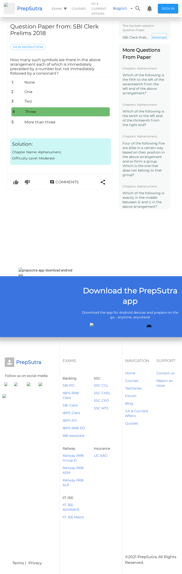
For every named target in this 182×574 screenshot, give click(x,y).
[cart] (149, 8)
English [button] (120, 8)
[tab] (59, 8)
